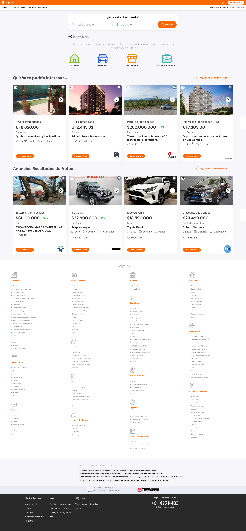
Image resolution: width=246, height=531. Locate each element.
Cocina (15, 371)
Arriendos (16, 305)
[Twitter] (165, 503)
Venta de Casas (18, 292)
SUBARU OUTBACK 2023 (159, 480)
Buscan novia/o (196, 301)
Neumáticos (76, 323)
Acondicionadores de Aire (141, 352)
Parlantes (135, 337)
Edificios (16, 336)
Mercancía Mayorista (139, 436)
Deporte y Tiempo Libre (140, 416)
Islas (14, 342)
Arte (133, 381)
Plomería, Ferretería (198, 365)
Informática (136, 321)
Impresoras (136, 327)
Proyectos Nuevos (19, 348)
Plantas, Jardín (18, 377)
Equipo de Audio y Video (140, 324)
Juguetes (75, 432)
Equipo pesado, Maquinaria (81, 311)
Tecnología (134, 303)
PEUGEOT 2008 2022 (120, 477)
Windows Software (138, 349)
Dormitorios (17, 383)
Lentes (15, 422)
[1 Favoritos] (183, 87)
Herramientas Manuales (199, 349)
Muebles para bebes (79, 435)
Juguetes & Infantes (79, 420)
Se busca (16, 387)
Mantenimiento (196, 374)
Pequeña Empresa (197, 406)
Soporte (29, 512)
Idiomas (75, 390)
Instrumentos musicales (140, 384)
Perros (193, 308)
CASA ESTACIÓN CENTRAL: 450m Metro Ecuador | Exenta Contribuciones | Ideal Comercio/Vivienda (114, 480)
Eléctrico (194, 358)
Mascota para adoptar (199, 311)
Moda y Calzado (18, 425)
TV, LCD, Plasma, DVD (139, 346)
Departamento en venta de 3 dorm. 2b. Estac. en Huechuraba (101, 473)
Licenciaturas (77, 393)
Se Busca (75, 330)
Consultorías (195, 415)
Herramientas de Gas (198, 352)
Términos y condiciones (60, 504)
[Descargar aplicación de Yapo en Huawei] (139, 490)
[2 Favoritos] (127, 178)
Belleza (14, 410)
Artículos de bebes (79, 425)
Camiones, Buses (78, 305)
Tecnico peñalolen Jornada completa (143, 470)
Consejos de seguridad (227, 7)
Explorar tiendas (214, 7)
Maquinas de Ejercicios (140, 419)
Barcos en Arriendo (79, 355)
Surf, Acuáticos (137, 422)
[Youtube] (176, 503)
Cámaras (135, 315)
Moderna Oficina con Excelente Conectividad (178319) (143, 473)
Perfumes (16, 428)
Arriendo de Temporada (21, 320)
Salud (193, 431)
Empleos (133, 280)
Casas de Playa (18, 326)
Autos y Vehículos (78, 280)
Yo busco (75, 368)
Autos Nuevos (77, 292)
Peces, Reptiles (196, 305)
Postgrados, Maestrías (80, 400)
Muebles (16, 380)
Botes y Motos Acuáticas (81, 358)
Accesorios (76, 298)
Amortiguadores (78, 301)
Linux (133, 333)
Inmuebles (5, 7)
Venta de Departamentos (22, 289)
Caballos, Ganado (197, 289)
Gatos (193, 292)
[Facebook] (154, 503)
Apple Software (137, 312)
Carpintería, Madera (198, 337)
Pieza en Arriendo (19, 333)
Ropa (14, 434)
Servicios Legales (197, 434)
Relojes (15, 431)
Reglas (52, 516)
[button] (61, 99)
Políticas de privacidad (59, 508)
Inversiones (195, 397)
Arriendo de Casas (19, 308)
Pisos (14, 374)
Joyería (15, 418)
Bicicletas (135, 413)
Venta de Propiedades (20, 286)
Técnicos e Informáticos (80, 397)
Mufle (74, 317)
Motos (74, 289)
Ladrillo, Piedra (196, 362)
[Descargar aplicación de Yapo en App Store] (146, 489)
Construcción (195, 331)
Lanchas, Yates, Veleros (80, 362)
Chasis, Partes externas (80, 308)
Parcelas (16, 339)
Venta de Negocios (197, 412)
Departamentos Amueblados (23, 323)
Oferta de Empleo (138, 286)
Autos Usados (77, 286)
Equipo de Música (78, 314)
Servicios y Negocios (198, 391)
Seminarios (76, 403)
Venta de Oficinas (19, 295)
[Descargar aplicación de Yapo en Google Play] (154, 489)
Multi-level (194, 400)
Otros (15, 396)
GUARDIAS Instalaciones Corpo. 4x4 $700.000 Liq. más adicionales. (103, 470)
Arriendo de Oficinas (20, 314)
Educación (75, 382)
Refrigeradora (136, 358)
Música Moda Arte (137, 375)
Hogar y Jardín (17, 362)
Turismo (194, 437)
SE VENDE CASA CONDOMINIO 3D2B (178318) (95, 477)
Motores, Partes (78, 320)
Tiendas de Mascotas (198, 298)
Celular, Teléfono (137, 318)
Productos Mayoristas (199, 403)
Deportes (134, 407)
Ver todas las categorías (86, 504)
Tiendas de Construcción (200, 377)
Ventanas (16, 393)
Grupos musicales (138, 390)
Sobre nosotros (32, 504)
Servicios (194, 368)
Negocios (16, 345)
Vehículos (15, 7)
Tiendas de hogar (19, 390)
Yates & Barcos (77, 347)
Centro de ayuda (239, 7)
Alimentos (194, 286)
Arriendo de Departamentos (23, 311)
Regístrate (30, 521)
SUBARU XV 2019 (176, 477)
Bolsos (15, 415)
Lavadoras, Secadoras (139, 355)
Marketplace (42, 7)
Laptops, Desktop (138, 330)
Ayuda (28, 508)
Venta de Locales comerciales (23, 298)
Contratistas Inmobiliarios (200, 340)
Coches (75, 429)
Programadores (196, 422)
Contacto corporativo (35, 516)
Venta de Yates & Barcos (81, 365)
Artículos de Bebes (19, 368)
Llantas (74, 326)
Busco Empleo (137, 289)
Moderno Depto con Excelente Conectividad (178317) (149, 477)
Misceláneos (195, 343)
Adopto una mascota (198, 314)
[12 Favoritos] (71, 87)
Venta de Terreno (19, 301)
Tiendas (78, 508)
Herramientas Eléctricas (199, 346)
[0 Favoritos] (15, 87)
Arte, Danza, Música (79, 387)
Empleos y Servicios (28, 7)
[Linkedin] (170, 503)
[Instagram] (159, 503)
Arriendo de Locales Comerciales (24, 317)
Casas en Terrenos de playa (22, 330)
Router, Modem (137, 343)
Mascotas (193, 280)
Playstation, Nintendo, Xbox (141, 340)
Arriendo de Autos (78, 295)
